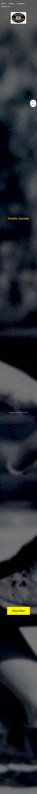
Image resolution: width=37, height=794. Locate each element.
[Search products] (32, 102)
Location (21, 3)
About (11, 3)
